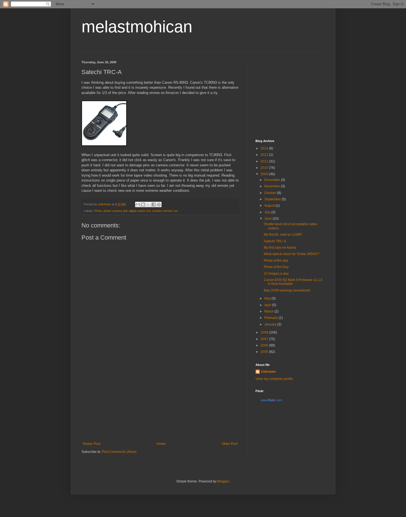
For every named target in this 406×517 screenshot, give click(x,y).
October (270, 193)
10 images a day (276, 273)
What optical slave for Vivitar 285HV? (291, 254)
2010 (264, 168)
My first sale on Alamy (280, 248)
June (268, 219)
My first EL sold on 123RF (283, 235)
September (273, 199)
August (270, 206)
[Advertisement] (160, 400)
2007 (264, 339)
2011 (264, 161)
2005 (264, 352)
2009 (264, 174)
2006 (264, 345)
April (268, 305)
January (270, 324)
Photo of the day (276, 261)
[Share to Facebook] (153, 204)
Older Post (230, 444)
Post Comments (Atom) (119, 452)
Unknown (268, 372)
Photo (98, 210)
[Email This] (138, 204)
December (272, 180)
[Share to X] (148, 204)
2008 (264, 332)
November (272, 186)
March (269, 311)
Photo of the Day (276, 267)
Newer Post (91, 444)
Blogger (223, 481)
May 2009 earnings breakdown (287, 290)
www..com (271, 400)
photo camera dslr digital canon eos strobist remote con (141, 210)
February (271, 318)
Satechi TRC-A (275, 241)
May (267, 298)
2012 (264, 155)
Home (161, 444)
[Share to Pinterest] (159, 204)
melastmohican (136, 26)
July (267, 212)
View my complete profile (274, 379)
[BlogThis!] (143, 204)
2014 (264, 148)
